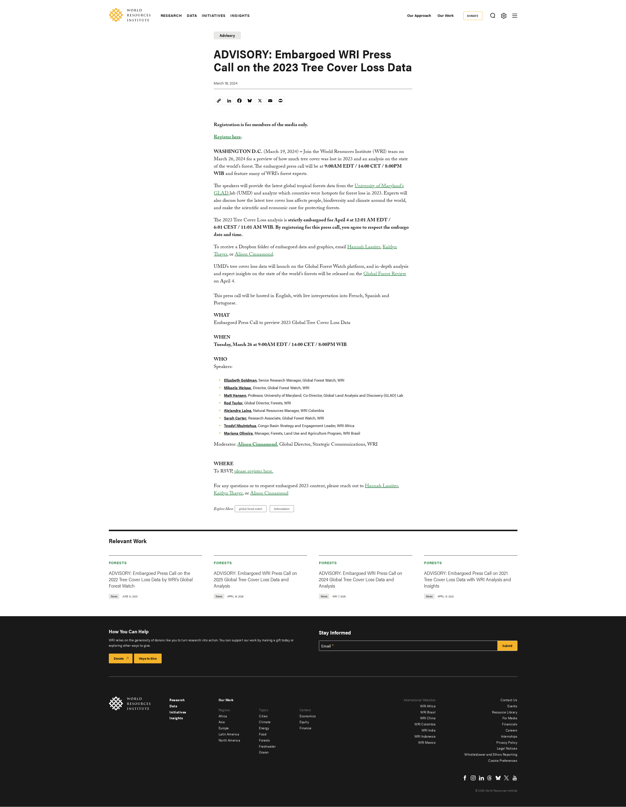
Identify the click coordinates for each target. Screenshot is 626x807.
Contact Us (509, 699)
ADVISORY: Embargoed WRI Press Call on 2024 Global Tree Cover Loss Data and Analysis (360, 579)
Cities (263, 715)
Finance (306, 727)
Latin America (229, 734)
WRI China (428, 717)
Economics (308, 715)
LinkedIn (481, 777)
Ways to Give (148, 658)
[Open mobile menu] (514, 15)
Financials (509, 723)
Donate (473, 15)
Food (262, 734)
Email (326, 646)
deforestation (282, 508)
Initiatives (213, 15)
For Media (510, 717)
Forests (118, 562)
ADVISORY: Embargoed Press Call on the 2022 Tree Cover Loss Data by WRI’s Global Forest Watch (151, 579)
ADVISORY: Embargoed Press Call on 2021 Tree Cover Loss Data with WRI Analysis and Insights (467, 579)
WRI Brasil (428, 712)
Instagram (473, 777)
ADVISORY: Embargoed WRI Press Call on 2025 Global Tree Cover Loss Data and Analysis (255, 579)
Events (512, 705)
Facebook (464, 777)
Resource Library (504, 712)
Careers (511, 730)
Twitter (506, 777)
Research (171, 15)
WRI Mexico (427, 742)
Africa (223, 715)
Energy (264, 727)
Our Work (445, 15)
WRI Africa (428, 705)
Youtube (514, 777)
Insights (240, 15)
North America (229, 740)
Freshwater (267, 746)
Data (192, 15)
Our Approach (419, 15)
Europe (224, 727)
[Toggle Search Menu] (493, 15)
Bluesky (498, 777)
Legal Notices (507, 748)
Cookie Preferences (502, 760)
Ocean (264, 752)
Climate (265, 721)
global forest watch (250, 508)
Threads (489, 777)
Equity (304, 721)
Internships (509, 736)
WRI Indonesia (425, 736)
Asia (222, 721)
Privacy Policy (506, 742)
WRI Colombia (425, 723)
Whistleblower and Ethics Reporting (490, 754)
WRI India (429, 730)
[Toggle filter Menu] (504, 15)
